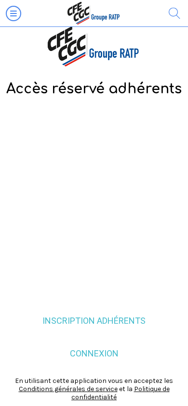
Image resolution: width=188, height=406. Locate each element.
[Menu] (13, 13)
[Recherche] (174, 13)
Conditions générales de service (68, 389)
